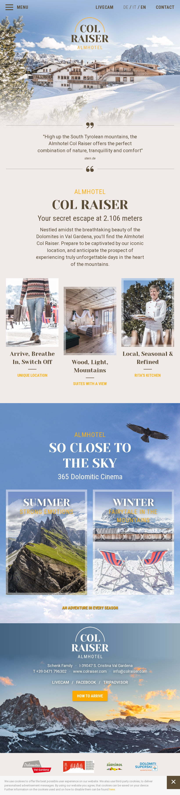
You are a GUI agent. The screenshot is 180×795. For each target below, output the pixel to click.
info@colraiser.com (130, 671)
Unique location (32, 375)
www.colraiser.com (90, 671)
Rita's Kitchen (148, 375)
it (135, 7)
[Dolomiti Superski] (146, 766)
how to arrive (90, 696)
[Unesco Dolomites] (79, 766)
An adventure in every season (90, 607)
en (143, 7)
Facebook (86, 682)
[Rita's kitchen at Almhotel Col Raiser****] (147, 312)
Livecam (104, 7)
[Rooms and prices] (90, 321)
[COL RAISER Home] (90, 96)
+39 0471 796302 (51, 671)
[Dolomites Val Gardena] (37, 766)
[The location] (32, 312)
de (125, 7)
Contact (165, 7)
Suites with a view (90, 383)
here (112, 789)
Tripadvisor (115, 682)
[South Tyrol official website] (115, 766)
